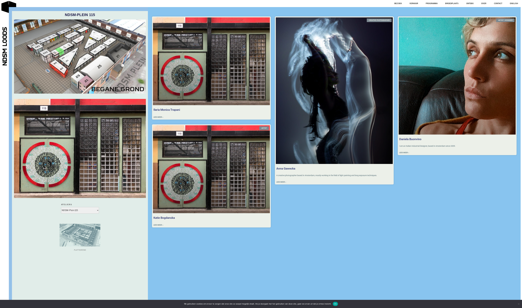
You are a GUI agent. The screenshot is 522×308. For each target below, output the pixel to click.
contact (498, 3)
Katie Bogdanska (164, 217)
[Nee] (518, 304)
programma (432, 3)
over (483, 3)
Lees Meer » (158, 117)
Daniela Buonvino (410, 139)
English (514, 3)
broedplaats (452, 3)
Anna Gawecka (285, 168)
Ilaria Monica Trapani (166, 109)
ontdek (470, 3)
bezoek (398, 3)
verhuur (413, 3)
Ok (335, 304)
